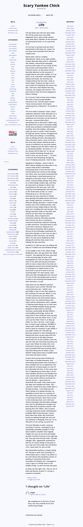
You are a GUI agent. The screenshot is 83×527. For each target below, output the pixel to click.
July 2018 (70, 205)
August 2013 (70, 337)
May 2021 (70, 131)
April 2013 (70, 346)
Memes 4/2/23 (32, 478)
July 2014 (70, 312)
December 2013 (70, 328)
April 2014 (70, 319)
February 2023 (70, 84)
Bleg (12, 69)
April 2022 (70, 106)
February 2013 (70, 350)
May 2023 (70, 80)
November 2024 (70, 48)
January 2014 (70, 326)
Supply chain (13, 118)
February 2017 (70, 243)
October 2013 (70, 332)
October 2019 (70, 171)
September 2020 (70, 149)
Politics (12, 107)
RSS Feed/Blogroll (34, 15)
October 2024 (70, 50)
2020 (12, 53)
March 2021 (70, 135)
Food (12, 84)
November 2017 (70, 223)
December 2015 (70, 274)
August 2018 (70, 203)
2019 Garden (13, 51)
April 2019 (70, 185)
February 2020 (70, 165)
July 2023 (70, 75)
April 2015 (70, 292)
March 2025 (70, 39)
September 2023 (70, 71)
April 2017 (70, 238)
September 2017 (70, 227)
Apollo (13, 62)
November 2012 (70, 357)
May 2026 (70, 26)
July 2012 (70, 366)
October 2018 (70, 198)
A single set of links (34, 479)
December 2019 (70, 167)
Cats (12, 75)
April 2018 (70, 212)
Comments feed (13, 30)
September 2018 (70, 200)
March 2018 (70, 214)
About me (49, 15)
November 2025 (70, 33)
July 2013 (70, 339)
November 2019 (70, 169)
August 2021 (70, 124)
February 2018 (70, 216)
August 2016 (70, 256)
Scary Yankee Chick (41, 5)
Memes (13, 98)
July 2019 (70, 178)
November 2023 (70, 66)
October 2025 (70, 35)
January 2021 (70, 140)
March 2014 (70, 321)
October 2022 (70, 93)
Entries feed (13, 28)
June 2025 (70, 37)
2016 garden (13, 44)
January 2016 (70, 272)
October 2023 (70, 68)
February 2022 (70, 111)
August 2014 (70, 310)
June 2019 (70, 180)
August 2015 (70, 283)
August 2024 (70, 55)
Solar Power (13, 116)
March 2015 (70, 294)
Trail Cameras (12, 122)
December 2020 (70, 142)
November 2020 (70, 144)
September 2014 (70, 308)
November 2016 (70, 249)
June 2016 (70, 261)
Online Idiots (13, 104)
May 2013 (70, 343)
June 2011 (70, 395)
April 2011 (70, 399)
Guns (12, 93)
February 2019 (70, 189)
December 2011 (70, 381)
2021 (12, 57)
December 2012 (70, 355)
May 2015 (70, 290)
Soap (12, 113)
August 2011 (70, 390)
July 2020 (70, 153)
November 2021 (70, 118)
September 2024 (70, 53)
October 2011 (70, 386)
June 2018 (70, 207)
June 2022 (70, 102)
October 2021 (70, 120)
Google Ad (12, 91)
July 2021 (70, 127)
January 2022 (70, 113)
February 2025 (70, 42)
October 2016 (70, 252)
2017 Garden (13, 46)
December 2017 (70, 220)
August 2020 (70, 151)
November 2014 (70, 303)
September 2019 (70, 173)
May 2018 (70, 209)
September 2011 (70, 388)
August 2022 (70, 97)
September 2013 (70, 334)
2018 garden (13, 48)
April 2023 (70, 82)
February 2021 (70, 138)
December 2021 (70, 115)
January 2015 (70, 299)
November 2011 (70, 384)
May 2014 (70, 317)
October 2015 (70, 279)
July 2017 (70, 232)
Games (13, 86)
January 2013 (70, 352)
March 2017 (70, 241)
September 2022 (70, 95)
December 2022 (70, 88)
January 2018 (70, 218)
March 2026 (70, 28)
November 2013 (70, 330)
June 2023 (70, 77)
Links (12, 95)
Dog (13, 80)
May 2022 (70, 104)
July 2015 (70, 285)
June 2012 (70, 368)
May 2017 (70, 236)
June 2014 (70, 314)
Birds (12, 66)
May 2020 (70, 158)
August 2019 (70, 176)
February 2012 (70, 377)
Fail (13, 82)
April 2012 (70, 373)
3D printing (12, 60)
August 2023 (70, 73)
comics (13, 77)
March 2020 (70, 162)
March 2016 (70, 267)
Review (13, 111)
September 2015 (70, 281)
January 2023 (70, 86)
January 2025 (70, 44)
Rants (13, 109)
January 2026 (70, 30)
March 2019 (70, 187)
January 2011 (70, 406)
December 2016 (70, 247)
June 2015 (70, 288)
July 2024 (70, 57)
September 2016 (70, 254)
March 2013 (70, 348)
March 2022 (70, 109)
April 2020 (70, 160)
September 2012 (70, 361)
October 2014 (70, 305)
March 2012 (70, 375)
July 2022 (70, 100)
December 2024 (70, 46)
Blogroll (12, 71)
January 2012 (70, 379)
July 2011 (70, 393)
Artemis (12, 64)
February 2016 (70, 270)
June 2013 (70, 341)
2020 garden (13, 55)
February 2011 (70, 404)
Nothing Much (41, 22)
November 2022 (70, 91)
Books (13, 73)
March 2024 (70, 62)
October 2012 (70, 359)
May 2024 (70, 59)
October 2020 (70, 147)
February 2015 (70, 296)
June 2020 (70, 156)
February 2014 (70, 323)
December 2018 (70, 194)
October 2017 (70, 225)
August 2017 (70, 229)
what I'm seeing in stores (13, 124)
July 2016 (70, 258)
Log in (13, 26)
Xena (52, 524)
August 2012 (70, 364)
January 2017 (70, 245)
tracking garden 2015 (13, 120)
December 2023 (70, 64)
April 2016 (70, 265)
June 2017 (70, 234)
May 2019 (70, 182)
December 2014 (70, 301)
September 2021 (70, 122)
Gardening (13, 89)
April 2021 (70, 133)
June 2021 (70, 129)
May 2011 (70, 397)
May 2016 (70, 263)
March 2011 (70, 402)
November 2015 (70, 276)
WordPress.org (13, 33)
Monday (12, 100)
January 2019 (70, 191)
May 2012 (70, 370)
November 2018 (70, 196)
